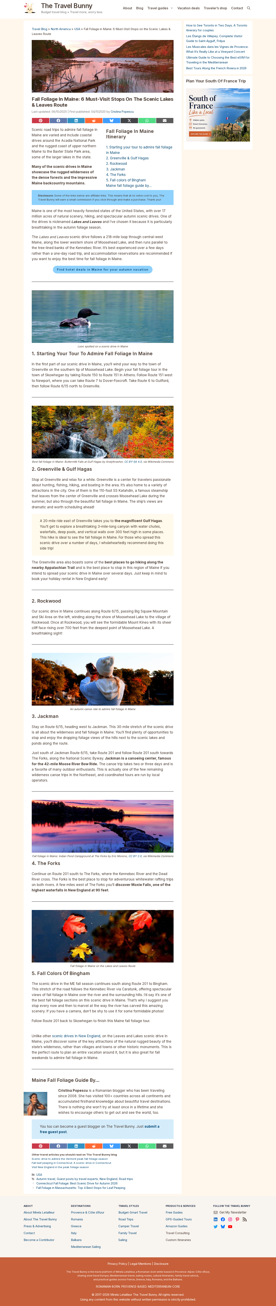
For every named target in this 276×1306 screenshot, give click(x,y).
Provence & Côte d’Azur (87, 1212)
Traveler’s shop (215, 8)
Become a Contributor (39, 1240)
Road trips (126, 1179)
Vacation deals (188, 8)
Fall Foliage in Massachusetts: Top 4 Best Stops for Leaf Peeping (80, 1187)
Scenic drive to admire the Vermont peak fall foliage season (70, 1158)
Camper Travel (128, 1226)
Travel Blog (39, 29)
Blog (139, 8)
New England (108, 1179)
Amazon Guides (177, 1226)
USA (77, 29)
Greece (76, 1226)
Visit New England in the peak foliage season (60, 1167)
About (127, 8)
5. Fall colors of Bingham (126, 180)
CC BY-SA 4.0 (133, 461)
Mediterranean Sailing (86, 1247)
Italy (74, 1233)
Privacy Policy (117, 1264)
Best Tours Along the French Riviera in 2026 (216, 68)
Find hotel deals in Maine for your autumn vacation (103, 269)
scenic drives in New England (76, 1036)
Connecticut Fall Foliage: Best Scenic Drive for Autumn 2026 (77, 1183)
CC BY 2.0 (135, 856)
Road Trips (125, 1219)
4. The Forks (116, 175)
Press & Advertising (37, 1226)
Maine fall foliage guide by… (129, 186)
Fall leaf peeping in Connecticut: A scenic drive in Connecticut (71, 1162)
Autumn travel (45, 1179)
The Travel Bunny (67, 6)
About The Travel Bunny (40, 1219)
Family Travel (127, 1233)
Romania (77, 1219)
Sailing (122, 1240)
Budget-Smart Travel (132, 1212)
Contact (237, 8)
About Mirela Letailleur (39, 1212)
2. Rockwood (116, 164)
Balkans (76, 1240)
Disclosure (161, 1264)
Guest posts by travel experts (77, 1179)
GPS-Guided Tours (179, 1219)
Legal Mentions (140, 1264)
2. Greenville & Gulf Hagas (127, 158)
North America (61, 29)
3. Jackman (115, 169)
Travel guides (157, 8)
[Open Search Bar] (248, 8)
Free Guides (174, 1212)
